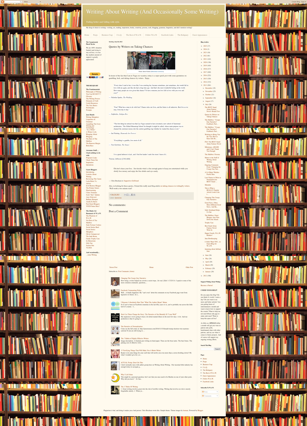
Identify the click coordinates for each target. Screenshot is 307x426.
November (209, 91)
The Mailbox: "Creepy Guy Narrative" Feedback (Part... (212, 122)
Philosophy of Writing (93, 92)
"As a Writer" (90, 130)
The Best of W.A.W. (133, 35)
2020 (205, 62)
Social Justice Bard (92, 227)
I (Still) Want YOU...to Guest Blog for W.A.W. (213, 244)
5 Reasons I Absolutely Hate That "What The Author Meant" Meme (144, 302)
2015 (205, 78)
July (207, 104)
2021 (205, 59)
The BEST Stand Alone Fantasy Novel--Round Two (212, 109)
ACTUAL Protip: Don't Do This (132, 362)
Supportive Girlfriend (131, 181)
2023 (205, 52)
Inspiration (89, 162)
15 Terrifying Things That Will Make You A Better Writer (141, 350)
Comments (207, 396)
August (208, 101)
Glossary (89, 96)
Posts (206, 392)
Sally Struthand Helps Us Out (212, 211)
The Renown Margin (93, 143)
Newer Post (113, 267)
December (209, 88)
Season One (90, 245)
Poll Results (90, 108)
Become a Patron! (207, 285)
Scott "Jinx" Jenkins (93, 195)
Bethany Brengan (92, 199)
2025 (205, 46)
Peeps (95, 35)
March (207, 265)
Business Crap (107, 35)
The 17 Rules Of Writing (129, 386)
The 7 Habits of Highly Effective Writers (135, 338)
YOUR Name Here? (93, 206)
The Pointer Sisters (92, 188)
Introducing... (90, 172)
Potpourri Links (91, 158)
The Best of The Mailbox (91, 140)
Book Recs (89, 145)
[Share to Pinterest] (134, 195)
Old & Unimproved (92, 234)
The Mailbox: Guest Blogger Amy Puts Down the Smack (212, 217)
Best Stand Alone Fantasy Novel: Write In (211, 228)
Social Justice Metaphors (90, 230)
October (208, 94)
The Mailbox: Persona (212, 154)
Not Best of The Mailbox (91, 221)
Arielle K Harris (91, 201)
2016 (205, 75)
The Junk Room (91, 236)
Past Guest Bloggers (93, 204)
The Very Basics (91, 105)
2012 (205, 275)
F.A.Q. (119, 35)
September (209, 98)
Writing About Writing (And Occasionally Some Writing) (152, 11)
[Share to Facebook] (132, 195)
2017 (205, 72)
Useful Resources (92, 103)
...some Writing (91, 255)
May (207, 258)
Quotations (118, 198)
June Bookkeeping (211, 238)
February (208, 268)
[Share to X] (130, 195)
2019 (205, 65)
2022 (205, 55)
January (208, 271)
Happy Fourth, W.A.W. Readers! (213, 234)
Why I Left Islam (127, 374)
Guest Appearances (199, 35)
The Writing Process (93, 98)
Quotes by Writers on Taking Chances (212, 115)
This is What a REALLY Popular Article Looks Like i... (212, 191)
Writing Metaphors (92, 117)
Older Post (189, 267)
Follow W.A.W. (151, 35)
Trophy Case (209, 222)
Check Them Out (92, 160)
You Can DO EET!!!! (93, 94)
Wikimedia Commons (157, 71)
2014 (205, 82)
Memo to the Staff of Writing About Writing (212, 159)
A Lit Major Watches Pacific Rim (212, 173)
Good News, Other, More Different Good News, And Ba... (213, 205)
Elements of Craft (92, 101)
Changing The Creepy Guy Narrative (133, 278)
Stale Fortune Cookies (93, 225)
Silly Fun (89, 243)
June (207, 255)
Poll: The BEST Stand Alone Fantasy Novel (213, 143)
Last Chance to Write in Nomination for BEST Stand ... (213, 179)
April (207, 262)
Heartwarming (91, 190)
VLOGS (89, 248)
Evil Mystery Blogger (93, 186)
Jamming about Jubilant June (213, 250)
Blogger (200, 410)
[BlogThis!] (127, 195)
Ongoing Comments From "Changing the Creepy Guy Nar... (213, 167)
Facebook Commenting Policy (131, 290)
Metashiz (208, 185)
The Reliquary (182, 35)
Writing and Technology (90, 127)
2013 (205, 85)
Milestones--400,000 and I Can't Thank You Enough (212, 149)
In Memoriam (90, 241)
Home (86, 35)
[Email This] (125, 195)
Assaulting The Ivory (93, 124)
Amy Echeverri (91, 197)
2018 (205, 69)
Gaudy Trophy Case (93, 238)
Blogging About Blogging (91, 135)
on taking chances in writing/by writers (174, 186)
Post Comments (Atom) (126, 271)
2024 (205, 49)
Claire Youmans (91, 192)
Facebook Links (167, 35)
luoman (185, 410)
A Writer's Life (91, 132)
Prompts (89, 110)
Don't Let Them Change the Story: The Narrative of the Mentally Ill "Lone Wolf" (149, 314)
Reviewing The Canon (93, 179)
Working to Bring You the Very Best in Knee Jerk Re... (212, 136)
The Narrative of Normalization (131, 326)
